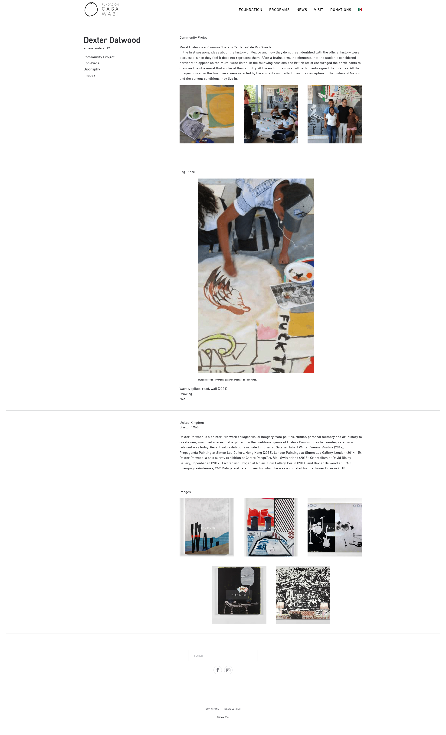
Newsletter (232, 708)
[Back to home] (101, 9)
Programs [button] (279, 9)
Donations (340, 9)
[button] (207, 527)
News (302, 9)
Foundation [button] (250, 9)
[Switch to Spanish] (360, 9)
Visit (318, 9)
